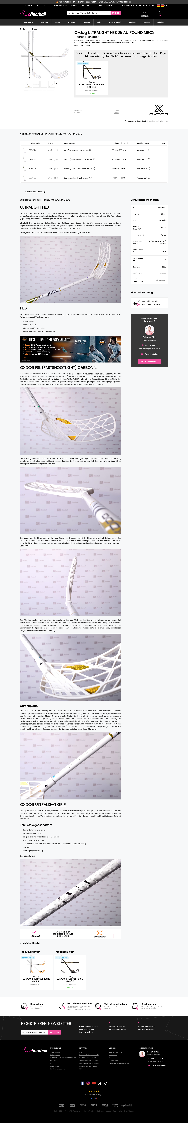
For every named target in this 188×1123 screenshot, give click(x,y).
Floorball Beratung (27, 5)
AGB (110, 1058)
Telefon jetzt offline (105, 5)
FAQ (80, 1052)
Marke (130, 121)
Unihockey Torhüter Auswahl (89, 1063)
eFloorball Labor (43, 5)
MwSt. (52, 1063)
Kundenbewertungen (94, 1094)
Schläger (26, 29)
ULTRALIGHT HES (34, 207)
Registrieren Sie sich (128, 5)
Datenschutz (113, 1060)
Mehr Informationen (82, 45)
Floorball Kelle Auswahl (87, 1058)
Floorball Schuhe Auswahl (88, 1066)
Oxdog (34, 29)
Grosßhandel (54, 1066)
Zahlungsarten (55, 1055)
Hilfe (80, 1069)
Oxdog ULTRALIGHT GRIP (43, 804)
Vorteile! (151, 5)
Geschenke (85, 5)
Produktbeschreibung (35, 191)
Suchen (116, 13)
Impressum (74, 5)
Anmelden (55, 1032)
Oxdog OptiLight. (76, 458)
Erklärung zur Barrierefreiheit (119, 1063)
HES (23, 308)
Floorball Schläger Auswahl (89, 1055)
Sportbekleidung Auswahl (88, 1060)
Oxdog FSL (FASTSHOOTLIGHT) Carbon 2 (58, 367)
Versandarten (55, 1052)
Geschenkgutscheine (57, 1069)
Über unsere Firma (115, 1052)
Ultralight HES (162, 121)
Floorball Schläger (149, 121)
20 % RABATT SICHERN (118, 2)
